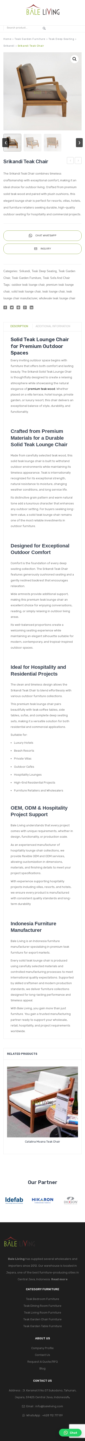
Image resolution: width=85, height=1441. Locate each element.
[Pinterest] (18, 307)
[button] (74, 59)
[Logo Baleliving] (43, 10)
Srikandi (9, 45)
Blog (42, 1368)
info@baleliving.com (49, 1406)
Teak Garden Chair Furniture (42, 1319)
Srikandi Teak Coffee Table (78, 161)
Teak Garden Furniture (30, 39)
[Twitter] (12, 307)
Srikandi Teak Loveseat (70, 161)
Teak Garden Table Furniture (42, 1326)
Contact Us (42, 1355)
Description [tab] (19, 326)
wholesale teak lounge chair (57, 298)
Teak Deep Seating (61, 39)
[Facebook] (5, 307)
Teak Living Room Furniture (42, 1312)
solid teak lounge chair (26, 291)
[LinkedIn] (31, 307)
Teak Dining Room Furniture (42, 1305)
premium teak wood (41, 389)
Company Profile (42, 1348)
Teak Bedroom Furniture (42, 1299)
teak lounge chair (53, 291)
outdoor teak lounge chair (28, 284)
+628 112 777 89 (52, 1415)
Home (7, 39)
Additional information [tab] (53, 326)
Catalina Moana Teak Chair (42, 1141)
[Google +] (25, 307)
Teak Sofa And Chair (56, 278)
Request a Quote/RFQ (42, 1361)
